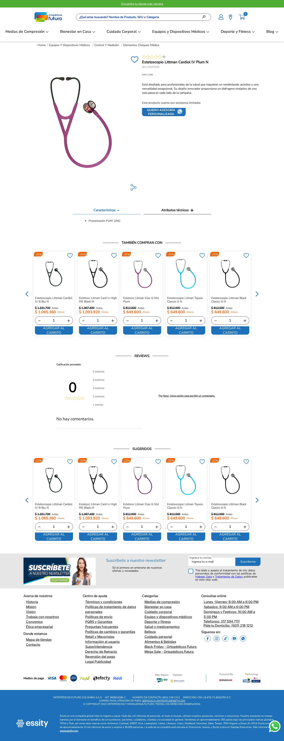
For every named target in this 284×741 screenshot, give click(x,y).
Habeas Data (203, 577)
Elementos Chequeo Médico (141, 45)
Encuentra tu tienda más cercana (142, 4)
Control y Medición (106, 45)
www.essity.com (69, 730)
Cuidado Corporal (122, 31)
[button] (221, 17)
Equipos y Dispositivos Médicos (178, 31)
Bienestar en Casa (75, 31)
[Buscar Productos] (205, 17)
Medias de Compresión (24, 31)
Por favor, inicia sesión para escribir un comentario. (187, 395)
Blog (270, 31)
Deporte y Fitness (236, 31)
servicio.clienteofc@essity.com (163, 700)
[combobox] (143, 17)
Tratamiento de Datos (229, 577)
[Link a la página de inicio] (40, 45)
